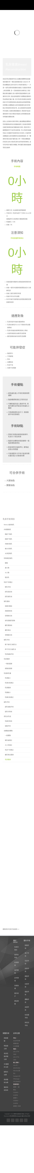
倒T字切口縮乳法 (10, 649)
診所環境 (16, 979)
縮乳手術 (7, 640)
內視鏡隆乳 (7, 529)
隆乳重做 (7, 601)
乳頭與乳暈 (7, 673)
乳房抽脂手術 (9, 654)
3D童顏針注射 (6, 1065)
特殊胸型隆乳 (8, 558)
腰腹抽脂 (10, 485)
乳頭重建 (8, 687)
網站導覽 (16, 1002)
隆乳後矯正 (8, 740)
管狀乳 (7, 577)
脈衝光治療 (6, 1073)
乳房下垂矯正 (8, 582)
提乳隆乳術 (8, 596)
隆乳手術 (8, 587)
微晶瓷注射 (6, 1047)
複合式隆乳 (8, 548)
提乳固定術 (8, 592)
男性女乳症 (7, 716)
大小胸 (7, 572)
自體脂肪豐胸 (8, 731)
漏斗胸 (7, 568)
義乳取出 (8, 630)
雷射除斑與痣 (6, 1088)
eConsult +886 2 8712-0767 (23, 1116)
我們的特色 (16, 956)
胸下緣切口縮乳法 (11, 644)
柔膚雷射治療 (6, 1081)
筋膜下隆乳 (8, 539)
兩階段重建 (8, 668)
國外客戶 (16, 995)
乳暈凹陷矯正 (9, 697)
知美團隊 (16, 964)
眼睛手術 (27, 947)
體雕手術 (27, 1001)
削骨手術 (27, 970)
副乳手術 (7, 702)
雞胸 (6, 563)
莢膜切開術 (8, 606)
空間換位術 (8, 616)
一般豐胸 (8, 735)
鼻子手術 (27, 954)
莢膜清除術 (8, 611)
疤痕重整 (6, 1039)
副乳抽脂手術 (9, 707)
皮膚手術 (27, 1008)
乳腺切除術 (8, 721)
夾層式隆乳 (8, 544)
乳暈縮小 (8, 692)
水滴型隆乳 (8, 553)
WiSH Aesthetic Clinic (19, 1114)
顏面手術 (27, 977)
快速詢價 (16, 987)
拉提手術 (27, 985)
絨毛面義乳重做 (10, 620)
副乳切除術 (8, 711)
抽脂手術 (8, 726)
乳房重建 (7, 659)
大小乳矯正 (8, 745)
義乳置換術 (8, 625)
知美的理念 (16, 948)
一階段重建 (8, 663)
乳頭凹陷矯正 (9, 683)
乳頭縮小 (8, 678)
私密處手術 (27, 1016)
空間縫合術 (8, 635)
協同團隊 (16, 971)
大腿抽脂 (10, 480)
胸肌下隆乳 (8, 534)
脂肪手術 (27, 993)
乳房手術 (27, 962)
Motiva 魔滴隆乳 (9, 524)
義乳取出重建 (9, 754)
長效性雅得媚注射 (6, 1056)
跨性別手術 (27, 1024)
